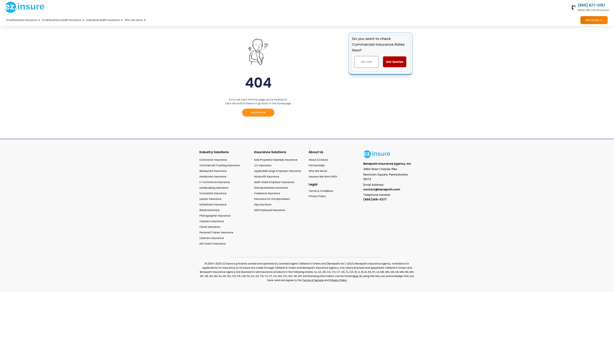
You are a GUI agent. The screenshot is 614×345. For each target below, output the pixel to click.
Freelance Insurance (267, 193)
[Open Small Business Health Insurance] (83, 20)
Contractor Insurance (213, 160)
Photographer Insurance (214, 216)
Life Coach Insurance (212, 243)
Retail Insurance (209, 210)
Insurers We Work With (323, 176)
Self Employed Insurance (269, 210)
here (355, 276)
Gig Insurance (262, 204)
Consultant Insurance (212, 193)
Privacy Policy (338, 280)
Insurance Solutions (270, 152)
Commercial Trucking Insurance (219, 165)
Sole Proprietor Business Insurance (275, 160)
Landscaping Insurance (213, 188)
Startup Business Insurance (271, 188)
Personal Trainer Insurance (216, 232)
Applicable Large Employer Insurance (277, 171)
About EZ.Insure (318, 160)
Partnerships (317, 165)
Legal (313, 184)
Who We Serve (318, 171)
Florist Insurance (209, 227)
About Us (316, 152)
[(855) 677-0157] (573, 7)
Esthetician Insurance (212, 204)
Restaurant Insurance (213, 171)
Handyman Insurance (212, 176)
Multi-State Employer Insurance (274, 182)
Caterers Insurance (211, 238)
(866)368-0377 (375, 199)
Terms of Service (313, 280)
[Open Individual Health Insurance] (122, 20)
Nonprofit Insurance (266, 176)
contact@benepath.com (381, 189)
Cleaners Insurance (211, 221)
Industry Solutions (214, 152)
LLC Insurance (262, 165)
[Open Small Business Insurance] (39, 20)
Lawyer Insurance (210, 199)
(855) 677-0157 (591, 5)
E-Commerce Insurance (214, 182)
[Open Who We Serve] (144, 20)
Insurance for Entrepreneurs (272, 199)
